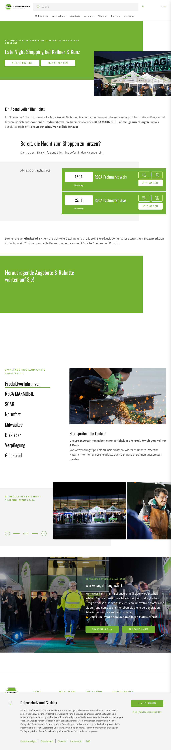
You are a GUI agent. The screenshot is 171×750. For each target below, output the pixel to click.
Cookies (62, 741)
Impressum (75, 741)
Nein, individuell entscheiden (147, 711)
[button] (7, 533)
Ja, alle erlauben (147, 703)
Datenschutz (47, 741)
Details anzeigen (28, 741)
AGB (88, 741)
